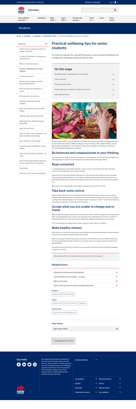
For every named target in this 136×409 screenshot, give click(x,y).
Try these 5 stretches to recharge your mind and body (32, 58)
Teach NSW (63, 19)
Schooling (41, 18)
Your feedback (104, 392)
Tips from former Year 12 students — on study (69, 277)
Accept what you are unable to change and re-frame (72, 89)
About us (92, 19)
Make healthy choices (62, 94)
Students (24, 28)
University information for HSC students (29, 102)
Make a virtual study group (28, 64)
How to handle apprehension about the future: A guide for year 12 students (32, 162)
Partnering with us (105, 379)
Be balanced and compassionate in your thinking (71, 74)
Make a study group (60, 281)
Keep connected (60, 79)
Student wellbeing (81, 360)
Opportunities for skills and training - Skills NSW (31, 122)
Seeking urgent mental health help (31, 116)
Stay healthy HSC (50, 36)
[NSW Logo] (21, 9)
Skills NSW (52, 19)
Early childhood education (23, 19)
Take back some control (63, 84)
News (102, 18)
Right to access (104, 388)
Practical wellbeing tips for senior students (31, 70)
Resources (22, 44)
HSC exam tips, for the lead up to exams (30, 90)
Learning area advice (26, 76)
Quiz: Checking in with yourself (30, 141)
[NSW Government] (21, 390)
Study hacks (23, 168)
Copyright (78, 388)
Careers (77, 383)
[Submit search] (115, 10)
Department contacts (82, 392)
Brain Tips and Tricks (26, 128)
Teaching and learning (77, 19)
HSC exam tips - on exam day (29, 96)
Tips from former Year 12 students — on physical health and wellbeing (32, 135)
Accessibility (79, 379)
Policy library (112, 19)
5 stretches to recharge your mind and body (69, 272)
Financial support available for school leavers (32, 147)
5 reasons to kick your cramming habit (32, 173)
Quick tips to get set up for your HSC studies (32, 110)
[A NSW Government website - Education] (31, 2)
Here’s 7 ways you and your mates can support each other (73, 285)
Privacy (101, 383)
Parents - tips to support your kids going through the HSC (30, 82)
